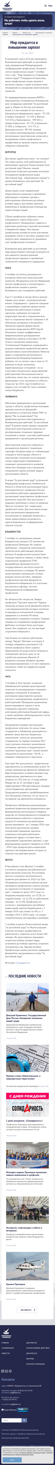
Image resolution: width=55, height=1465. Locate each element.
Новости (15, 33)
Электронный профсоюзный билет (15, 1438)
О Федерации (8, 1348)
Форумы (30, 1359)
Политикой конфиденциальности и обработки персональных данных (27, 1453)
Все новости (26, 1310)
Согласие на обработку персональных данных (20, 1430)
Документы (31, 1343)
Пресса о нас (26, 33)
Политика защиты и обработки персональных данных (23, 1434)
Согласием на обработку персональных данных (32, 1453)
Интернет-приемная (35, 1364)
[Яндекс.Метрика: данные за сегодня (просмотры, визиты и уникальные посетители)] (9, 1410)
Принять (12, 1460)
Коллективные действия (38, 1348)
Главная (5, 33)
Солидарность (23, 962)
